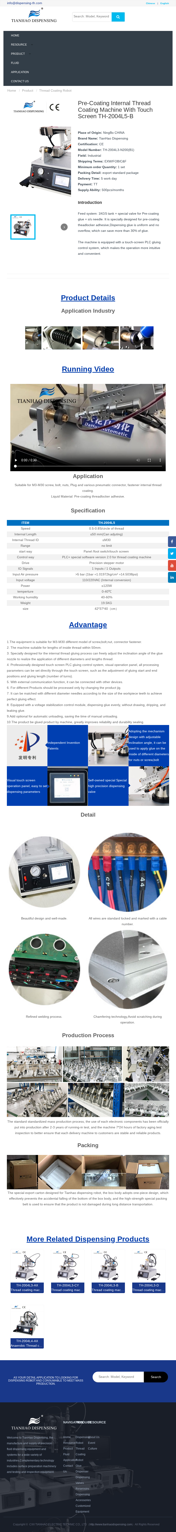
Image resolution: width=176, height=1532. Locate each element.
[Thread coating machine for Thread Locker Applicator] (108, 1266)
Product (68, 1448)
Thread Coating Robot (80, 1454)
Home (15, 35)
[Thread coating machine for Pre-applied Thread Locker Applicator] (67, 1266)
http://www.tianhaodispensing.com (111, 1524)
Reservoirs (82, 1488)
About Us (93, 1437)
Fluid (66, 1454)
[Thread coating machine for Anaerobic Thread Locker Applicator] (27, 1266)
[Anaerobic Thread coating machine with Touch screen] (27, 1321)
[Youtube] (172, 565)
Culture (92, 1448)
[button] (19, 44)
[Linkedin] (172, 577)
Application (70, 1460)
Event (91, 1442)
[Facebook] (172, 541)
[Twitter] (172, 553)
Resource (69, 1442)
